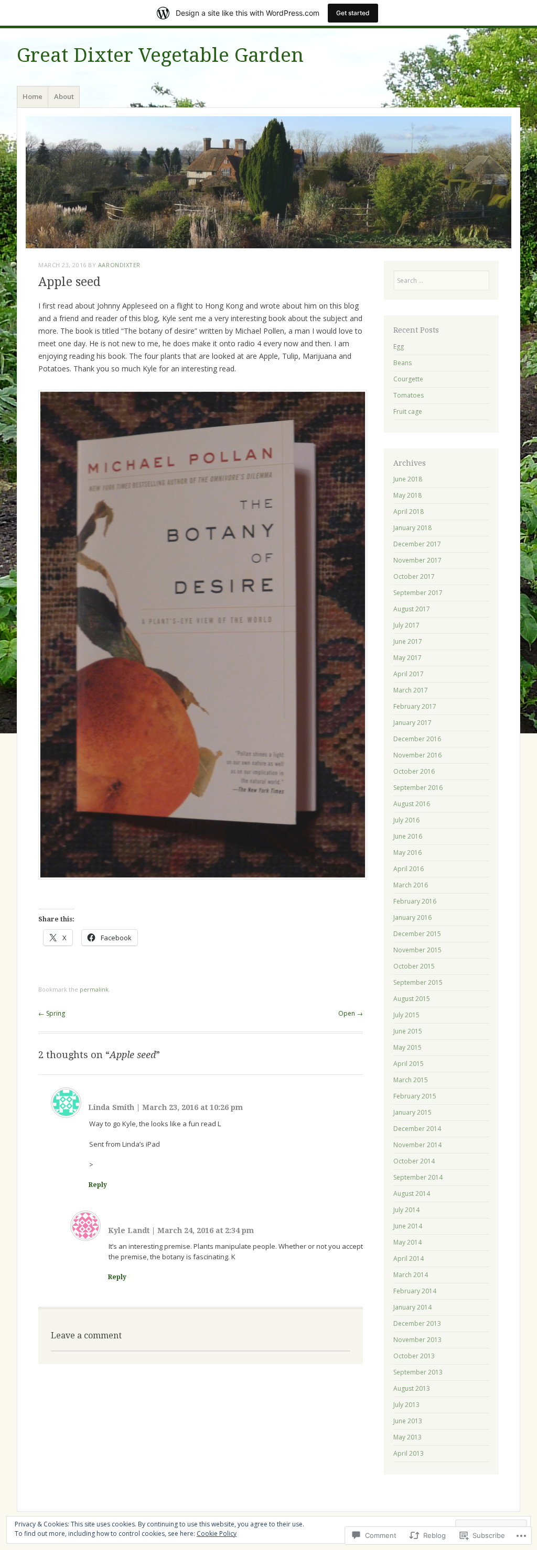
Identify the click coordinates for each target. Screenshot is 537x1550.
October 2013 (414, 1355)
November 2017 (417, 560)
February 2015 (414, 1096)
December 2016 (417, 738)
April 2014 (408, 1258)
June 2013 (407, 1420)
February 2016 (414, 901)
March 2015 (410, 1079)
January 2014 (412, 1307)
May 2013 (407, 1437)
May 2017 (407, 657)
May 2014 (407, 1242)
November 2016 (417, 755)
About (64, 96)
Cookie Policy (217, 1533)
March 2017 (410, 690)
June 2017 (407, 641)
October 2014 (414, 1161)
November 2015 (417, 950)
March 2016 (410, 885)
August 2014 (411, 1193)
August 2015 (411, 998)
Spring (51, 1013)
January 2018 (412, 527)
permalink (94, 989)
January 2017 (412, 722)
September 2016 (418, 787)
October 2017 (414, 576)
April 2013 (408, 1453)
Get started (353, 13)
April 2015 (408, 1063)
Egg (398, 346)
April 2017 (408, 673)
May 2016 (407, 852)
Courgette (408, 379)
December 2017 (417, 544)
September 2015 (418, 982)
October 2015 (414, 966)
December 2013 (417, 1323)
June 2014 (407, 1226)
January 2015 (412, 1112)
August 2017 (411, 608)
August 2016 (411, 803)
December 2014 (417, 1128)
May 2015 (407, 1047)
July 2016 (406, 820)
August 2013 (411, 1388)
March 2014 (410, 1274)
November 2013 (417, 1339)
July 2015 (406, 1014)
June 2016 (407, 836)
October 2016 (414, 771)
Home (32, 96)
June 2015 (407, 1031)
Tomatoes (408, 395)
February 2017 (414, 706)
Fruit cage (407, 411)
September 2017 (418, 592)
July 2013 (406, 1404)
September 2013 (418, 1372)
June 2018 (407, 479)
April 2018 (408, 511)
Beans (402, 362)
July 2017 (406, 625)
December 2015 (417, 933)
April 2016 (408, 868)
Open (350, 1013)
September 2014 (418, 1177)
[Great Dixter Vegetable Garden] (268, 182)
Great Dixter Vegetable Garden (160, 55)
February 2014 (414, 1291)
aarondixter (119, 265)
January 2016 (412, 917)
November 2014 (417, 1144)
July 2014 (406, 1209)
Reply (98, 1185)
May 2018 (407, 495)
